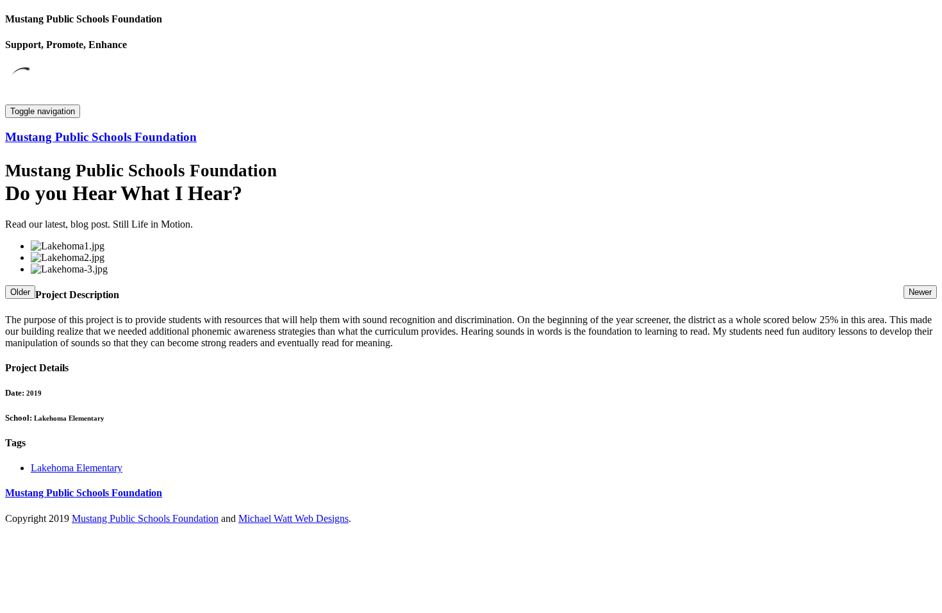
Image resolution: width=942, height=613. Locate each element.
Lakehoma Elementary (76, 467)
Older (20, 292)
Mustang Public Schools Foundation (145, 518)
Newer (920, 292)
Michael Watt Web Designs (293, 518)
